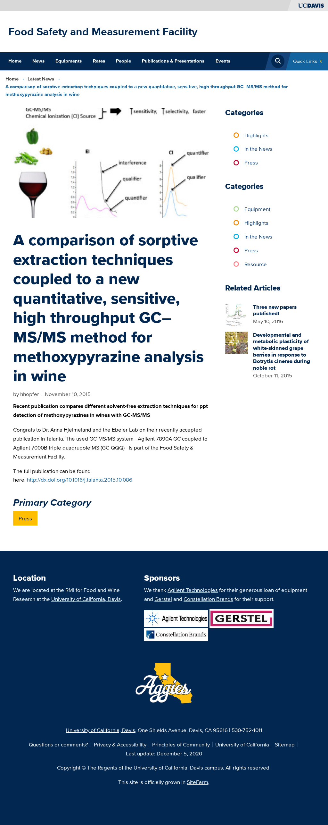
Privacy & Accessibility (120, 744)
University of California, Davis (86, 599)
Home (14, 60)
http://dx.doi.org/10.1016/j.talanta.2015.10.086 (79, 480)
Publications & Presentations (173, 60)
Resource (255, 264)
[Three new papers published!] (236, 314)
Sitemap (285, 744)
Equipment (257, 209)
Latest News (41, 78)
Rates (99, 60)
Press (25, 518)
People (123, 60)
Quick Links (305, 61)
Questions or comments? (58, 744)
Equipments (68, 60)
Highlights (256, 135)
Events (223, 60)
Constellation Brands (208, 599)
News (38, 60)
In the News (258, 149)
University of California (242, 744)
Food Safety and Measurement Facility (102, 31)
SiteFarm (197, 782)
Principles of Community (181, 744)
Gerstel (163, 599)
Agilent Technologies (193, 590)
